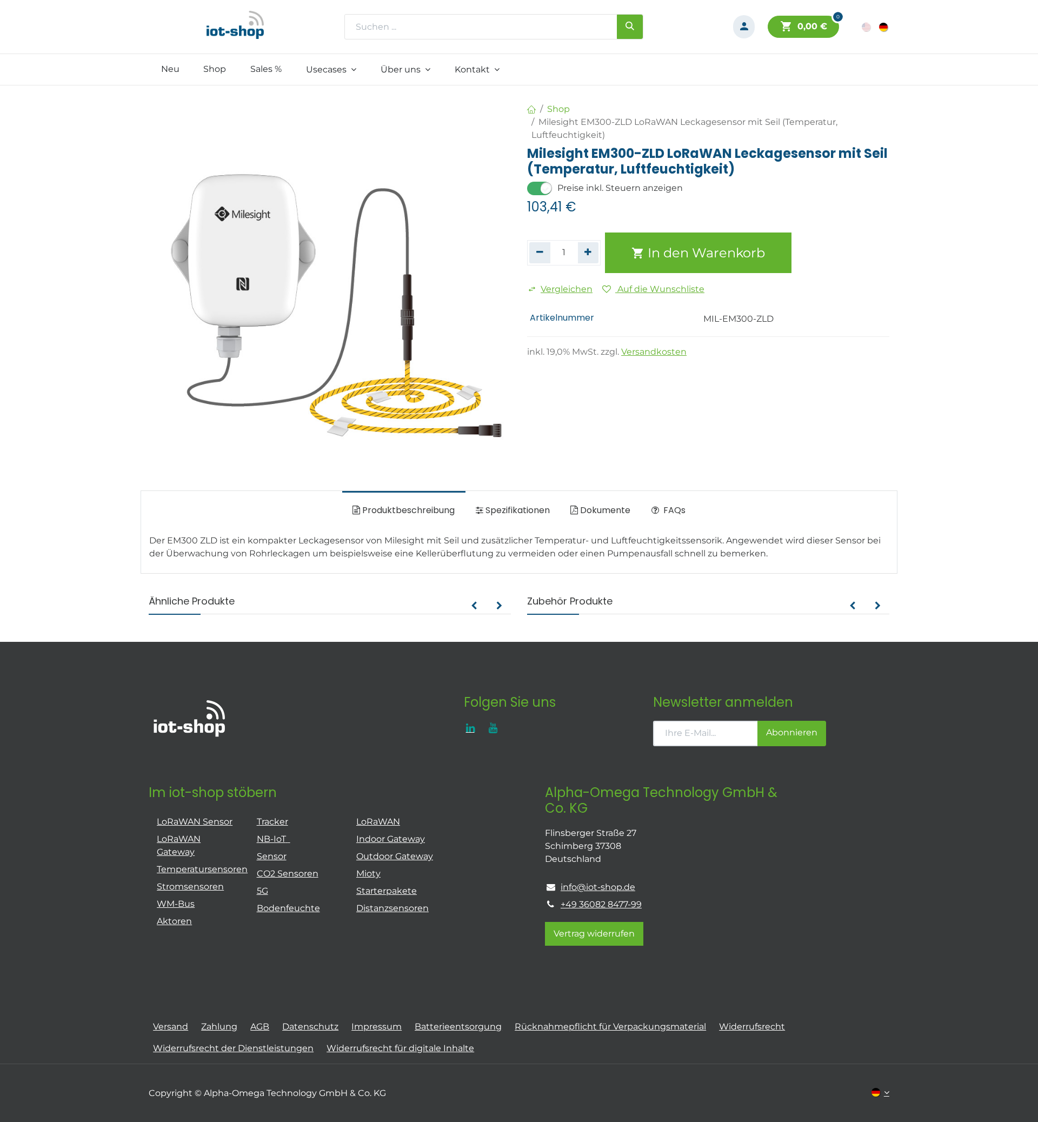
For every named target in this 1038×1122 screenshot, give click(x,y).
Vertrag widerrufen (594, 933)
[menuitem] (170, 69)
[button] (473, 606)
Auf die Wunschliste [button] (659, 289)
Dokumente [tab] (604, 510)
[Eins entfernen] (539, 252)
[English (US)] (867, 27)
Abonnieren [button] (791, 732)
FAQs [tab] (673, 510)
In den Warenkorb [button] (704, 253)
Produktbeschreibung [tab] (407, 510)
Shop (558, 109)
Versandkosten (654, 352)
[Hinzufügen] (588, 252)
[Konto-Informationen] (744, 26)
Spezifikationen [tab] (516, 510)
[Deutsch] (884, 27)
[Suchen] (630, 26)
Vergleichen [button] (567, 289)
